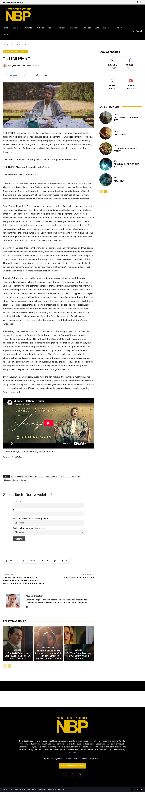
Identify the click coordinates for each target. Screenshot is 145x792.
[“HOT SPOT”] (105, 133)
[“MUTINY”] (105, 179)
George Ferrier (52, 476)
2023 (24, 44)
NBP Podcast (48, 647)
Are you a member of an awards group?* (30, 519)
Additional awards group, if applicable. (29, 528)
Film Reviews (15, 44)
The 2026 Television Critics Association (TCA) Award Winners (18, 656)
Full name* (17, 501)
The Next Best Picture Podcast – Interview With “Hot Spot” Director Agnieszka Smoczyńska (48, 654)
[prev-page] (5, 666)
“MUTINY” (119, 181)
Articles (78, 650)
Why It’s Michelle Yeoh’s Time (79, 577)
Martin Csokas (74, 476)
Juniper (63, 476)
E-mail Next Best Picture (72, 766)
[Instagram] (137, 2)
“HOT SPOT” (120, 134)
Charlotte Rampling (24, 476)
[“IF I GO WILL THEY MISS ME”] (105, 117)
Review (23, 480)
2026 (116, 114)
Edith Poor (39, 476)
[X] (140, 2)
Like (129, 59)
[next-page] (9, 666)
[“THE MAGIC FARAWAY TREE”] (105, 148)
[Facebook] (134, 2)
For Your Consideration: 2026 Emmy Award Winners (78, 656)
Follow (112, 59)
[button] (135, 31)
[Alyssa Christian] (5, 66)
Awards (17, 650)
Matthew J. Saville (11, 480)
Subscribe (130, 79)
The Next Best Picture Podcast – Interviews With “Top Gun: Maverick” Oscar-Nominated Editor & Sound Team (23, 580)
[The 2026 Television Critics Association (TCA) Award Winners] (18, 643)
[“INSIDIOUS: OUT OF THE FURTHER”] (105, 164)
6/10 (12, 476)
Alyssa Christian (17, 66)
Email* (15, 510)
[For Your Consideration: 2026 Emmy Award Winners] (79, 643)
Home (5, 44)
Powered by (7, 457)
